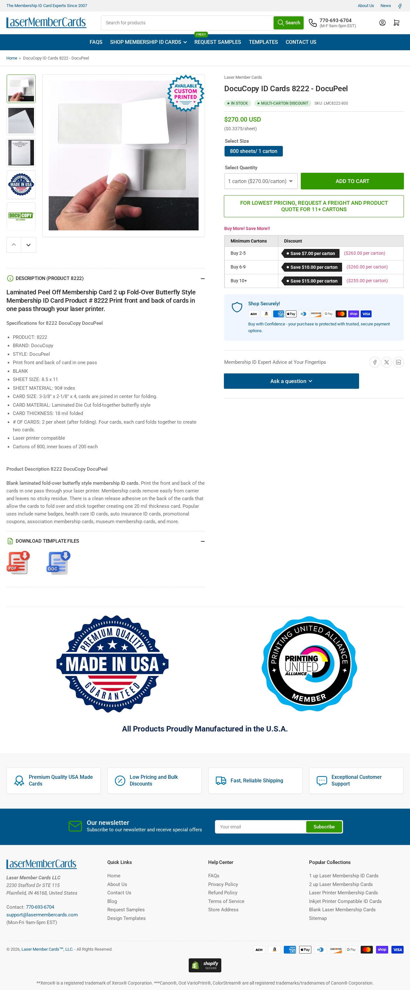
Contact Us (301, 42)
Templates (263, 42)
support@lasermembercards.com (42, 915)
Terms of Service (226, 901)
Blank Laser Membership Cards (342, 910)
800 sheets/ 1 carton (253, 151)
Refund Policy (222, 893)
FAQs (96, 42)
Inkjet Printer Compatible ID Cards (345, 901)
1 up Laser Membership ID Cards (344, 876)
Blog (112, 901)
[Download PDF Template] (18, 566)
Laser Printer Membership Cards (343, 893)
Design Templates (126, 918)
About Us (366, 5)
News (386, 5)
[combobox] (203, 22)
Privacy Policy (223, 884)
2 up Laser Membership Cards (341, 884)
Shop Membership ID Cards (145, 42)
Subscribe (324, 827)
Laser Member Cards (243, 77)
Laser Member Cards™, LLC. (47, 949)
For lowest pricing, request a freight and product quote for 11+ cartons (314, 206)
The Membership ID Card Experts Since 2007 (46, 5)
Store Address (223, 910)
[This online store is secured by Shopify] (205, 964)
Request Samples (217, 39)
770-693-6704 (336, 20)
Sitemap (318, 918)
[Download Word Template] (58, 566)
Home (11, 58)
